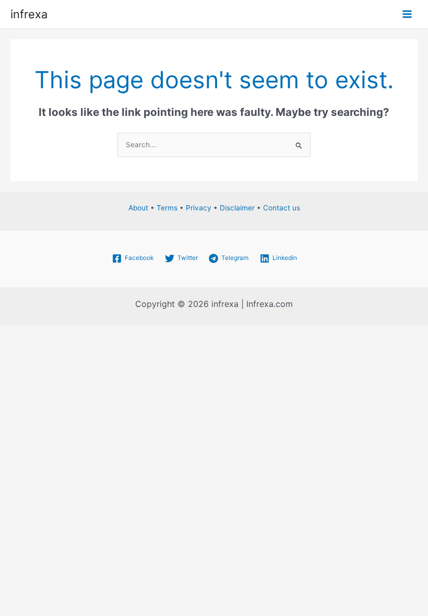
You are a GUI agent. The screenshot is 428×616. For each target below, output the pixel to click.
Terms (167, 208)
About (138, 208)
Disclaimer (237, 208)
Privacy (198, 208)
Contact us (281, 208)
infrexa (28, 14)
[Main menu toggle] (407, 14)
